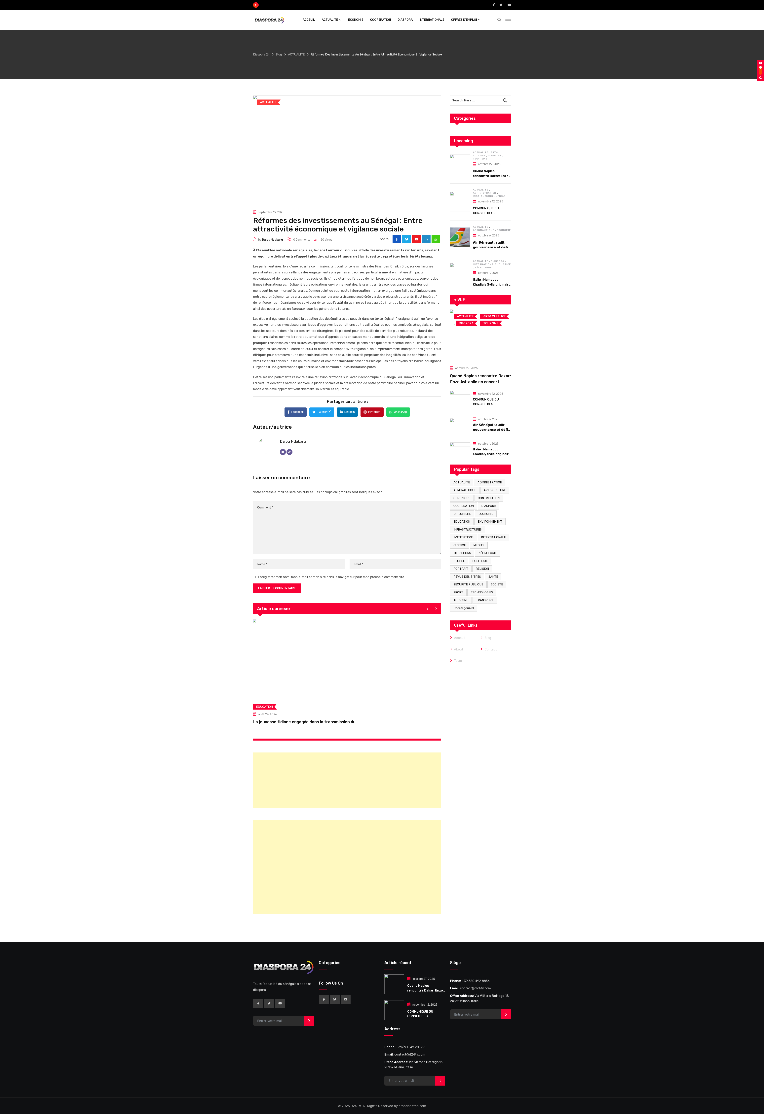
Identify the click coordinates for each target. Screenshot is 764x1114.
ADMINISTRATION (484, 192)
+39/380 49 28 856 (410, 1047)
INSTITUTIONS (483, 196)
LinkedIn (349, 412)
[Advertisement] (347, 780)
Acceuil (459, 638)
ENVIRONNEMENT (490, 521)
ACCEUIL (309, 19)
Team (458, 661)
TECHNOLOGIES (482, 592)
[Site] (289, 452)
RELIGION (482, 569)
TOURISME (480, 158)
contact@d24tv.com (409, 1054)
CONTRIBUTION (489, 498)
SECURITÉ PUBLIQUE (468, 584)
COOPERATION (380, 19)
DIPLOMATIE (462, 514)
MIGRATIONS (462, 553)
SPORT (458, 592)
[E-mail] (283, 452)
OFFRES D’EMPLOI (464, 19)
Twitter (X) (324, 412)
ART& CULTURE (495, 490)
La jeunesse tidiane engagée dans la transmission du (304, 721)
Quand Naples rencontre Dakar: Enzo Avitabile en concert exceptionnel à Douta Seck (480, 381)
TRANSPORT (485, 600)
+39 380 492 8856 (476, 981)
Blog (487, 638)
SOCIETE (497, 584)
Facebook (297, 412)
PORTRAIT (460, 569)
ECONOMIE (355, 19)
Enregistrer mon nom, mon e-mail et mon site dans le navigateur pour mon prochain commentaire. (331, 577)
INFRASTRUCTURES (467, 529)
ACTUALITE (330, 19)
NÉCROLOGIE (483, 267)
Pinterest (374, 412)
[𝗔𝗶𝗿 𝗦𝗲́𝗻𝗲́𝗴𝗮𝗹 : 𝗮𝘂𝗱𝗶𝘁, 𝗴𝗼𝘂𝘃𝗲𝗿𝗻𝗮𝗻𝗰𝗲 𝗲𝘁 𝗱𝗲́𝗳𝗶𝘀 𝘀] (460, 237)
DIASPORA (405, 19)
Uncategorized (463, 608)
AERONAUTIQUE (483, 230)
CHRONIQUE (461, 498)
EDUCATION (461, 521)
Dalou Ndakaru (272, 239)
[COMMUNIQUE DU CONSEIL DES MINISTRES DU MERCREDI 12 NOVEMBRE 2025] (460, 202)
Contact (490, 649)
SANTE (493, 576)
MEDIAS (500, 196)
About (458, 649)
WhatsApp (400, 412)
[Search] (499, 19)
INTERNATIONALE (431, 19)
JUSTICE (505, 264)
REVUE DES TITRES (467, 576)
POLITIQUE (480, 561)
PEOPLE (459, 561)
